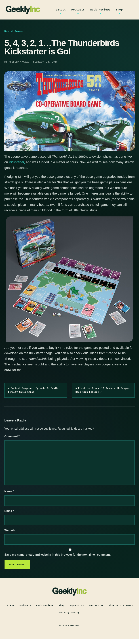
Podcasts (78, 9)
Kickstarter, (17, 162)
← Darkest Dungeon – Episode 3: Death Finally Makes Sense (33, 390)
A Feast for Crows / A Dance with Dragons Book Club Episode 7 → (102, 390)
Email (9, 510)
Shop (119, 9)
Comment (12, 436)
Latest (61, 9)
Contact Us (96, 605)
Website (9, 530)
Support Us (77, 605)
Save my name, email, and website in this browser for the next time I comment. (57, 554)
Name (9, 491)
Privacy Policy (69, 613)
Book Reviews (100, 9)
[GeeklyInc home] (23, 10)
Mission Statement (121, 605)
